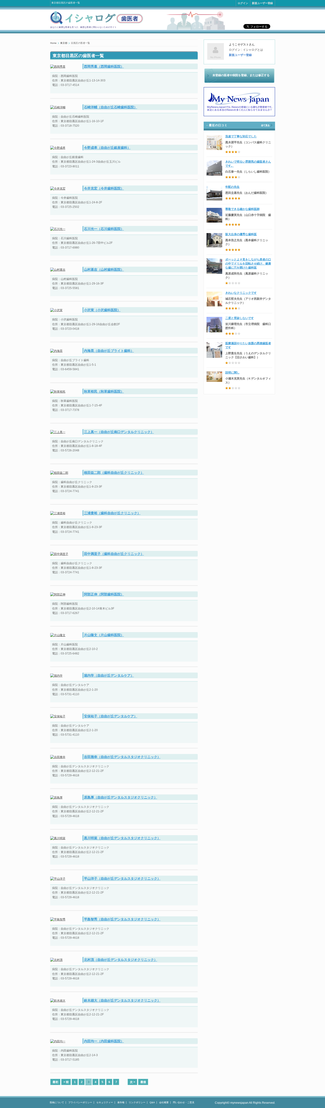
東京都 (63, 43)
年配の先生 (232, 187)
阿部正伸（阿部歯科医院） (104, 594)
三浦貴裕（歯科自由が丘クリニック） (112, 513)
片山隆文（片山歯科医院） (104, 635)
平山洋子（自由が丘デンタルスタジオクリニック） (122, 878)
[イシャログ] (96, 23)
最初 (55, 1082)
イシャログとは (253, 49)
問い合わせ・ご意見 (183, 1102)
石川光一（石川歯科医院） (104, 229)
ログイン (243, 3)
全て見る (265, 125)
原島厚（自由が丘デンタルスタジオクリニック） (120, 797)
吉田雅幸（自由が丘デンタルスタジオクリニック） (122, 757)
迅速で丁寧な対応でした (241, 136)
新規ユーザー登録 (262, 3)
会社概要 (164, 1102)
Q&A (152, 1102)
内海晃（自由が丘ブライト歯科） (109, 351)
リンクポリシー (137, 1102)
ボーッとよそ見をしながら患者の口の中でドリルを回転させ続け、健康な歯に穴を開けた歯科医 (248, 263)
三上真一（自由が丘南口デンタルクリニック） (119, 432)
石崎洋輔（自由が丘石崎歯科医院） (110, 107)
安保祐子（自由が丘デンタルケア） (110, 716)
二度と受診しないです (239, 318)
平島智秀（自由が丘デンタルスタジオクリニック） (122, 919)
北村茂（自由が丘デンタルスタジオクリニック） (120, 960)
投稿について (57, 1102)
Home (53, 43)
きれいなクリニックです (241, 292)
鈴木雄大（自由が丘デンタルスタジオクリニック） (122, 1000)
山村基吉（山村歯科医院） (104, 269)
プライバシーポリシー (80, 1102)
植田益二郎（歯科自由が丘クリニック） (114, 472)
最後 (143, 1082)
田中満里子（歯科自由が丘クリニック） (114, 554)
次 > (132, 1082)
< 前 (66, 1082)
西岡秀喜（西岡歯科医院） (104, 66)
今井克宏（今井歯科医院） (104, 188)
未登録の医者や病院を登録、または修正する (241, 75)
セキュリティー (104, 1102)
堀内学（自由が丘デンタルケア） (109, 675)
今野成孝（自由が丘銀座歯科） (107, 148)
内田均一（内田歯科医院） (104, 1041)
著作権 (120, 1102)
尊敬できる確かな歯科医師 (242, 209)
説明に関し (232, 372)
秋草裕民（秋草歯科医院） (104, 391)
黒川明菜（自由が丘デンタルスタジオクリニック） (122, 838)
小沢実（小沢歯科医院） (102, 310)
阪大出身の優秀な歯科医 (241, 234)
